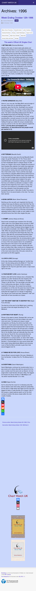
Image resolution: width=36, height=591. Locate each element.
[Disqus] (18, 453)
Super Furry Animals (14, 35)
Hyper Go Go (29, 32)
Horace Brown (5, 35)
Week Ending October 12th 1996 (17, 17)
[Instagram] (18, 505)
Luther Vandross (27, 30)
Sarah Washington (21, 32)
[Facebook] (18, 399)
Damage (16, 38)
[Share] (18, 413)
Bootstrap (3, 573)
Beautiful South (18, 30)
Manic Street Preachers (7, 30)
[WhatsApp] (18, 410)
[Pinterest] (18, 404)
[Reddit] (18, 407)
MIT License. (8, 574)
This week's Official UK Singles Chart (18, 42)
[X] (18, 402)
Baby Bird (23, 35)
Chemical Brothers (6, 32)
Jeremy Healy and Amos (7, 38)
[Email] (18, 508)
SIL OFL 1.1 (22, 576)
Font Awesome (5, 576)
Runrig (13, 32)
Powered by (9, 581)
